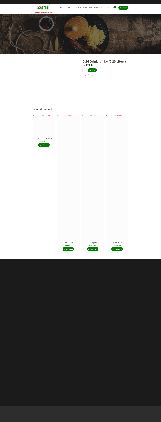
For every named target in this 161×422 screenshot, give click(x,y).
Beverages (91, 75)
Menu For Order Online (91, 7)
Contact (107, 7)
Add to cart (92, 70)
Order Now (123, 8)
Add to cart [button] (44, 145)
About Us (69, 7)
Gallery (78, 7)
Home (62, 7)
